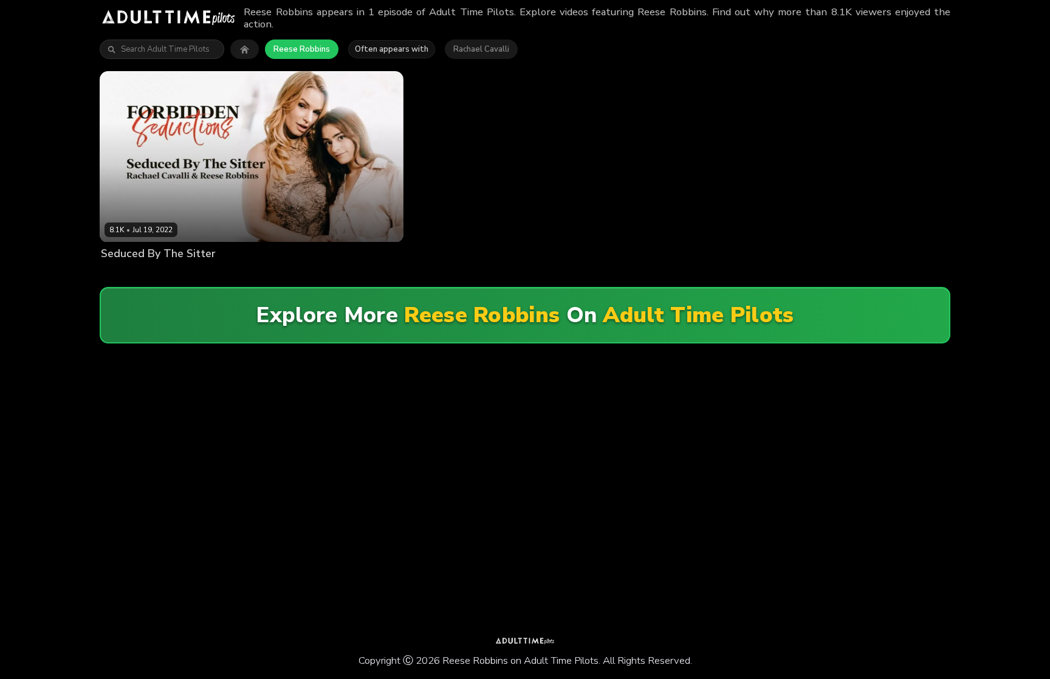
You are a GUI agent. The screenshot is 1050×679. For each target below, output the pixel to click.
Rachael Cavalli (481, 49)
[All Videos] (244, 49)
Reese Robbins (301, 49)
